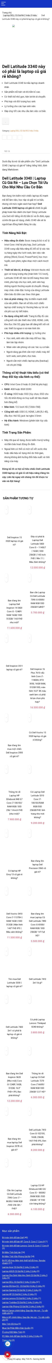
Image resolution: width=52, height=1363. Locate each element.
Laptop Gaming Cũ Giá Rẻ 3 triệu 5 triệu (20, 1290)
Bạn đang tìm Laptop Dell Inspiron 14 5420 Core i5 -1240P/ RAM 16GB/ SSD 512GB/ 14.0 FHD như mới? (14, 611)
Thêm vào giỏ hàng (38, 569)
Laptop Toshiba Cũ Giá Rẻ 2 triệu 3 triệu (20, 1302)
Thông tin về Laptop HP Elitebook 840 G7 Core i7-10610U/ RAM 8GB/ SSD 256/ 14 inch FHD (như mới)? (14, 803)
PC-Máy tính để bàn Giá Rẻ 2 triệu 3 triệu (20, 1336)
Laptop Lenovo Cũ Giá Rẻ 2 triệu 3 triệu (20, 1298)
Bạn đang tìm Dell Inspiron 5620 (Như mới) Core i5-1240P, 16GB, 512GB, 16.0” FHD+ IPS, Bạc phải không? (14, 1084)
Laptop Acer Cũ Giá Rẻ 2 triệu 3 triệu (19, 1267)
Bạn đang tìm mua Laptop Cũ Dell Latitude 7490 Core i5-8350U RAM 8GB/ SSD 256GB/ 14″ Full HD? (37, 924)
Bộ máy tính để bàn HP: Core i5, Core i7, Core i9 (23, 1241)
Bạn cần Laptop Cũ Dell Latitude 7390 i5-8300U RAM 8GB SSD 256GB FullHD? (37, 599)
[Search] (47, 4)
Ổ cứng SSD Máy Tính (12, 1332)
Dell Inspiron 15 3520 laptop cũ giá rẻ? (14, 541)
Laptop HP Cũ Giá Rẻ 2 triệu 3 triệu (18, 1294)
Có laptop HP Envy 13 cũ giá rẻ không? (14, 874)
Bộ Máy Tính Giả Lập (11, 1252)
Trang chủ (7, 12)
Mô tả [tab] (7, 151)
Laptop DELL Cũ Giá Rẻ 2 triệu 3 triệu (20, 15)
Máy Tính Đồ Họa (10, 1324)
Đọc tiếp (14, 550)
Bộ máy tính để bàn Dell (13, 1237)
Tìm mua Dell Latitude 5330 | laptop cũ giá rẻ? (14, 983)
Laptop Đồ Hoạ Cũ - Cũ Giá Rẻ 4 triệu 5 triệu (22, 1286)
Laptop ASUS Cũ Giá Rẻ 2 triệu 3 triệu (19, 1271)
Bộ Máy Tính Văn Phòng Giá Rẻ (16, 1256)
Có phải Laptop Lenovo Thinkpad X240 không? (37, 1023)
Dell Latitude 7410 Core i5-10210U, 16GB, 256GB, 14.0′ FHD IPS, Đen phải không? (37, 1137)
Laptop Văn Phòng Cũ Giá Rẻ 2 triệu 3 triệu (21, 1306)
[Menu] (3, 4)
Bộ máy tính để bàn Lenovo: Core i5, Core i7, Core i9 (25, 1246)
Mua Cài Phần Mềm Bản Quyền (16, 1328)
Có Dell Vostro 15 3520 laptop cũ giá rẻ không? (37, 736)
